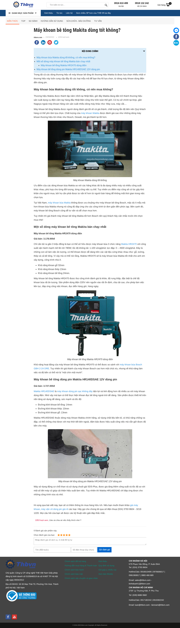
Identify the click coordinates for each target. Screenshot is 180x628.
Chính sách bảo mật (74, 574)
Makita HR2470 (129, 244)
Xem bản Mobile (105, 574)
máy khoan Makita (90, 113)
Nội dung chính (90, 51)
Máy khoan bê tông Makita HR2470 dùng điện (63, 65)
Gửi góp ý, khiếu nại (107, 570)
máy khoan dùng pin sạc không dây (75, 391)
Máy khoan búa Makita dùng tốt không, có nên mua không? (66, 57)
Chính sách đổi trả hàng (75, 561)
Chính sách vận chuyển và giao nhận (81, 578)
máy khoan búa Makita (59, 203)
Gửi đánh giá (104, 549)
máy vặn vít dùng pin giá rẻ (54, 509)
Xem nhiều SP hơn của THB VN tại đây (93, 13)
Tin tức (59, 13)
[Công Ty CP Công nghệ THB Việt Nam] (23, 4)
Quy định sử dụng (106, 565)
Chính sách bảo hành (74, 570)
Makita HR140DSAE (44, 391)
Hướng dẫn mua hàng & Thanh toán (81, 565)
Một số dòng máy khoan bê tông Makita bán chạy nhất (63, 61)
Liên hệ (69, 13)
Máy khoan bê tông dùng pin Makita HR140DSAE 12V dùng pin (68, 69)
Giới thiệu (48, 13)
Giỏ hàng (164, 4)
